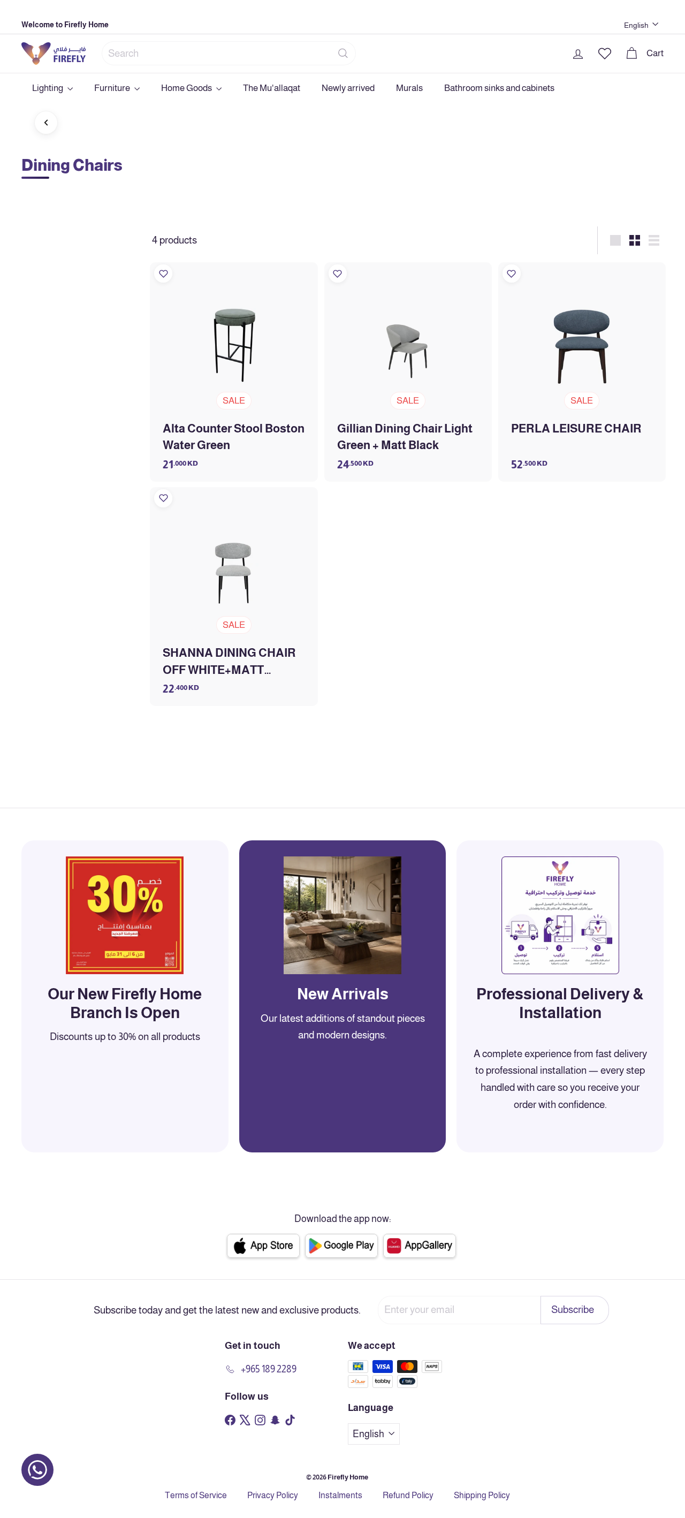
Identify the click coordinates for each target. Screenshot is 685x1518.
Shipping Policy (482, 1495)
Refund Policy (408, 1495)
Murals (409, 88)
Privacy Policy (272, 1495)
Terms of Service (196, 1495)
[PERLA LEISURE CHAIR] (582, 371)
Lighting (48, 88)
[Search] (343, 53)
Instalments (340, 1495)
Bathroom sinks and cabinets (499, 88)
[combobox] (229, 53)
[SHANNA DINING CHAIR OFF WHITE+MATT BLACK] (233, 596)
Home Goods (187, 88)
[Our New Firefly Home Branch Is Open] (125, 915)
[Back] (46, 122)
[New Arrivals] (342, 915)
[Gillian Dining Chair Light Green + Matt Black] (408, 371)
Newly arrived (348, 88)
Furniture (113, 88)
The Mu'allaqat (271, 88)
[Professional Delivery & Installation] (560, 915)
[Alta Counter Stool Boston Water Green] (233, 371)
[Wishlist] (163, 273)
